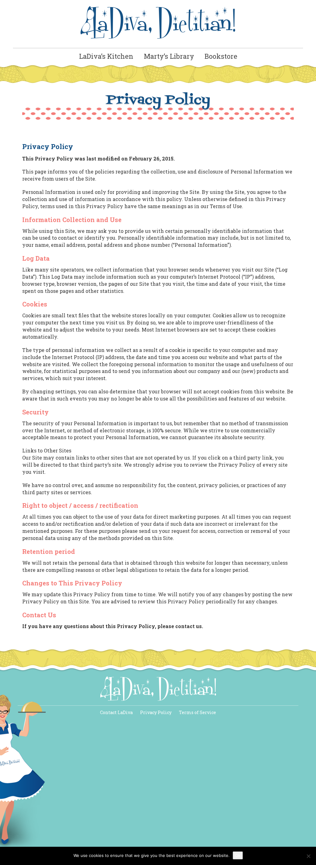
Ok (237, 855)
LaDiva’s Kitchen (106, 56)
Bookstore (221, 56)
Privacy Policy (156, 712)
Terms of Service (197, 712)
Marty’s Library (169, 56)
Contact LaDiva (116, 712)
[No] (308, 856)
